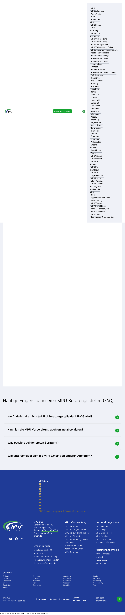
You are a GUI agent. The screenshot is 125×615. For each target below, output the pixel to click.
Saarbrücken (96, 125)
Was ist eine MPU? (95, 15)
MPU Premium (102, 536)
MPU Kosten (96, 25)
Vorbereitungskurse (99, 44)
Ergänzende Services (100, 197)
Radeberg (95, 120)
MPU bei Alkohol (94, 162)
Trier (95, 585)
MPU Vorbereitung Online (102, 47)
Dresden (94, 97)
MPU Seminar (102, 526)
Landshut (95, 103)
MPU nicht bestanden (95, 34)
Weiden (94, 133)
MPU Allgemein (97, 11)
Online (5, 583)
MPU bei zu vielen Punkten (96, 179)
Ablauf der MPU (95, 20)
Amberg (94, 83)
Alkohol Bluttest (98, 69)
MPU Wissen (96, 156)
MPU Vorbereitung (99, 39)
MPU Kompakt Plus (104, 533)
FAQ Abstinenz (97, 75)
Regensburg (96, 122)
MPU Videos (96, 203)
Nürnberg (95, 114)
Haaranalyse (96, 64)
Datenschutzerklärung (59, 599)
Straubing (95, 131)
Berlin (93, 92)
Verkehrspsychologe (100, 55)
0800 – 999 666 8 (50, 530)
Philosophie (96, 142)
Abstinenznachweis (99, 58)
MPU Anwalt (96, 214)
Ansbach (95, 86)
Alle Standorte (97, 81)
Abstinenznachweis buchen (103, 72)
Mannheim (95, 106)
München (95, 108)
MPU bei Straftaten (94, 168)
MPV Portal (39, 553)
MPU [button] (93, 8)
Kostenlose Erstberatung (62, 111)
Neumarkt (95, 111)
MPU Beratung (94, 29)
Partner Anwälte (98, 211)
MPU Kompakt (102, 529)
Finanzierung (96, 200)
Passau (94, 117)
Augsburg (95, 89)
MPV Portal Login (98, 206)
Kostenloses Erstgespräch (102, 217)
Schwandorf (96, 128)
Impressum (41, 599)
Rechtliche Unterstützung (45, 556)
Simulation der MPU (43, 550)
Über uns (95, 136)
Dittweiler (95, 94)
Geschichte (96, 150)
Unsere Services (93, 146)
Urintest (94, 67)
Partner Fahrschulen (100, 209)
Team (93, 153)
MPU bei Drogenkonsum (96, 174)
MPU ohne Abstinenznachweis (104, 50)
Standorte (95, 78)
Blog (93, 195)
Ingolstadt (95, 100)
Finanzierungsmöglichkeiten (46, 560)
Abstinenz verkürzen (100, 53)
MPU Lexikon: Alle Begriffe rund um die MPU (96, 188)
